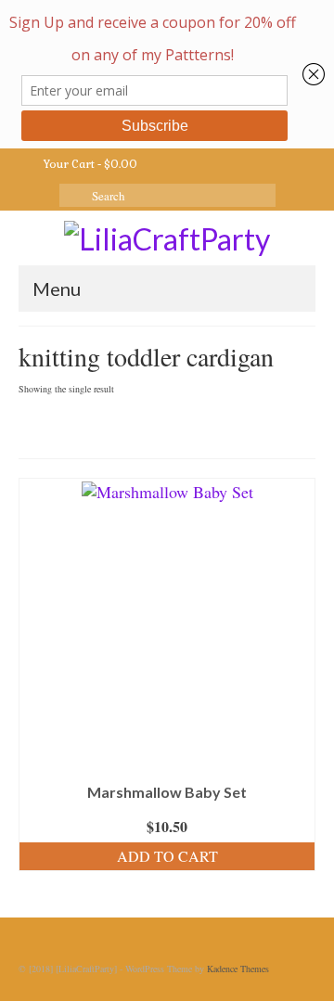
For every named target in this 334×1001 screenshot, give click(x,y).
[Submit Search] (73, 195)
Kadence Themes (238, 968)
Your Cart (89, 164)
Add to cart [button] (167, 856)
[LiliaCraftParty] (167, 237)
